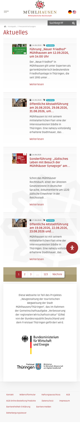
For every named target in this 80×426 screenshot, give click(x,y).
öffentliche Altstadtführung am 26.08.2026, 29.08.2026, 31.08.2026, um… (49, 107)
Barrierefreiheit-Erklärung (18, 407)
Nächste (57, 274)
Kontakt (10, 394)
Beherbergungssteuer (16, 413)
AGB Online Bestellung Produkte (21, 401)
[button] (72, 419)
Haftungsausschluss (50, 394)
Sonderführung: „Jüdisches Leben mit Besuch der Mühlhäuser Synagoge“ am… (50, 162)
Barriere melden (43, 407)
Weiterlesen (37, 84)
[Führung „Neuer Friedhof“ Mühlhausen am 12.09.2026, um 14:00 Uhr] (19, 49)
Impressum (64, 401)
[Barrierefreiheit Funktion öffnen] (72, 248)
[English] (74, 12)
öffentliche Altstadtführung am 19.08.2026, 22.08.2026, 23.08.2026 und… (49, 227)
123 (46, 274)
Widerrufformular (28, 394)
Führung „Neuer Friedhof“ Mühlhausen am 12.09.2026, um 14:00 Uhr (49, 52)
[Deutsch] (70, 12)
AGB (68, 394)
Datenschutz (47, 401)
